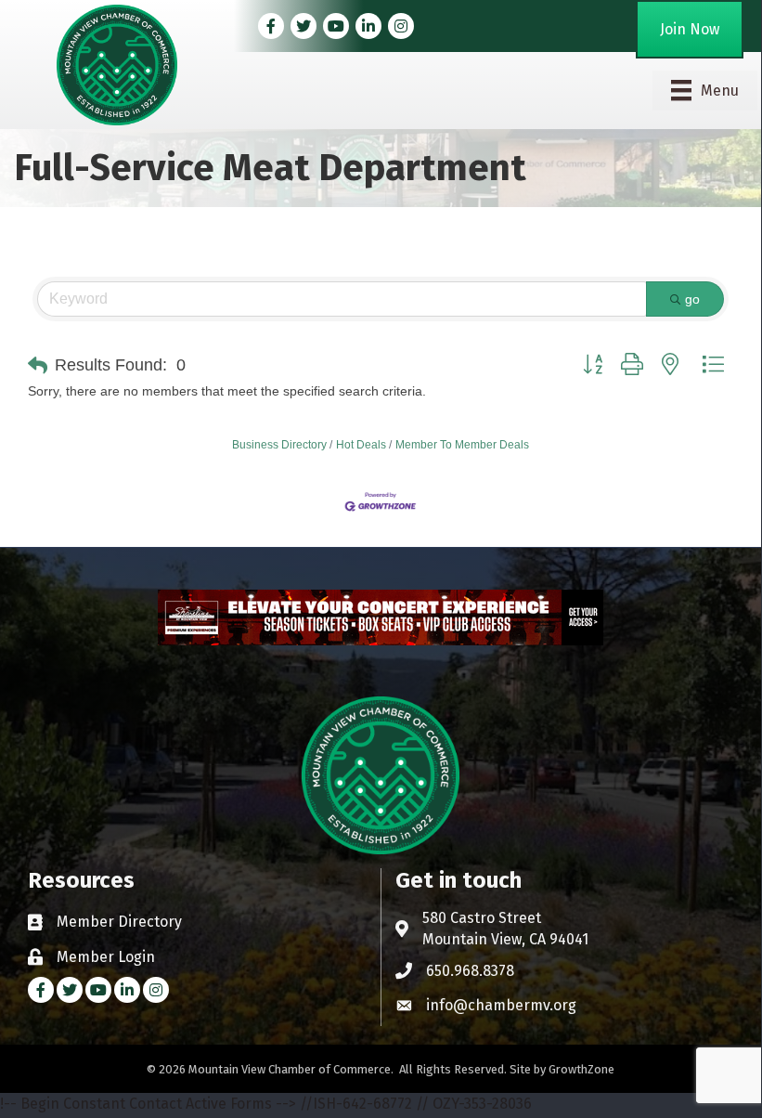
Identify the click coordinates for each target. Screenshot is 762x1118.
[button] (37, 366)
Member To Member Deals (462, 444)
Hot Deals (361, 444)
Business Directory (279, 444)
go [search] (692, 299)
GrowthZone (581, 1069)
